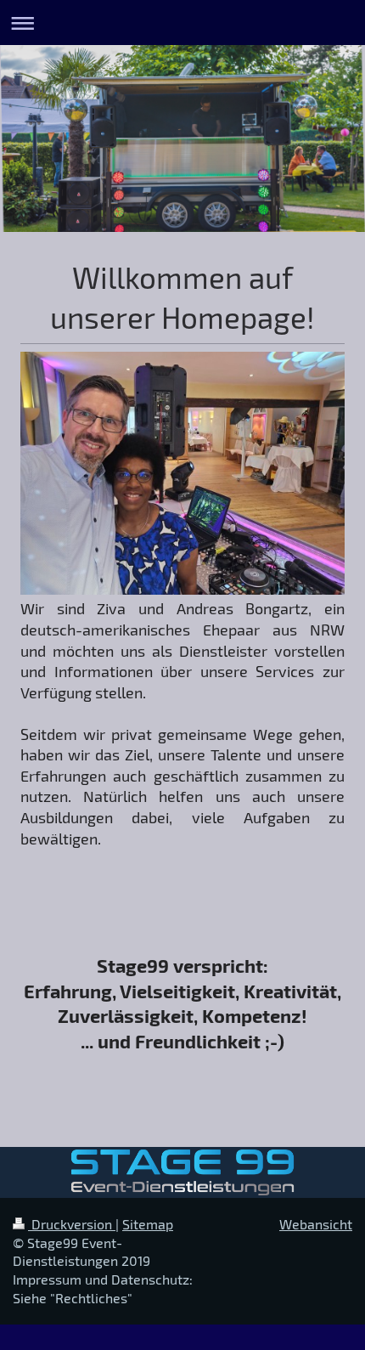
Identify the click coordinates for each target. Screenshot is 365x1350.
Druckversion (71, 1224)
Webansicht (315, 1224)
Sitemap (147, 1224)
